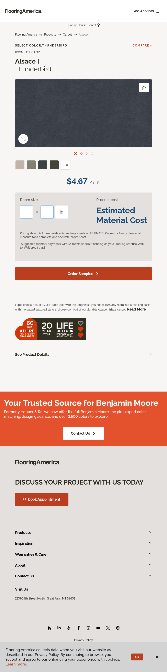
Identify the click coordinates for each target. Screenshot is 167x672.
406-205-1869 (144, 11)
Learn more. (16, 664)
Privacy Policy (83, 640)
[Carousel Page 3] (87, 154)
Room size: (29, 200)
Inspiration (24, 543)
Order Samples (80, 274)
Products (50, 34)
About (20, 565)
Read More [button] (136, 309)
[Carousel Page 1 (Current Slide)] (75, 153)
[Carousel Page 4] (92, 154)
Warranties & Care (30, 554)
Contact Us (80, 433)
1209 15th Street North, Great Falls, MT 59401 (45, 598)
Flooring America (26, 34)
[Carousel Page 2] (81, 154)
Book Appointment (44, 499)
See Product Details (32, 354)
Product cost (107, 200)
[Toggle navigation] (158, 11)
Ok (137, 657)
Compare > (142, 45)
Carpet (67, 34)
